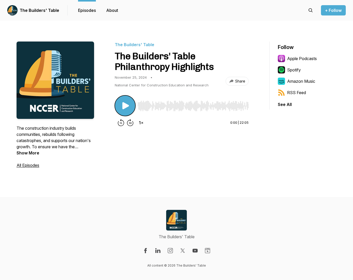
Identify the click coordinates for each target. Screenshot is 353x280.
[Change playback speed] (141, 122)
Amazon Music (301, 81)
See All (285, 104)
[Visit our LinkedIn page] (157, 250)
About (112, 10)
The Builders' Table (39, 10)
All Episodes (28, 165)
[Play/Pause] (125, 105)
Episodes (87, 10)
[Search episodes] (311, 10)
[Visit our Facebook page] (145, 250)
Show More (28, 152)
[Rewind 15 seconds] (121, 122)
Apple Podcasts (302, 58)
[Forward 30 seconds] (130, 122)
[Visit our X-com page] (182, 250)
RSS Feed (296, 92)
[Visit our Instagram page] (170, 250)
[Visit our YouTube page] (195, 250)
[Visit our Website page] (207, 250)
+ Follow (333, 10)
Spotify (294, 69)
